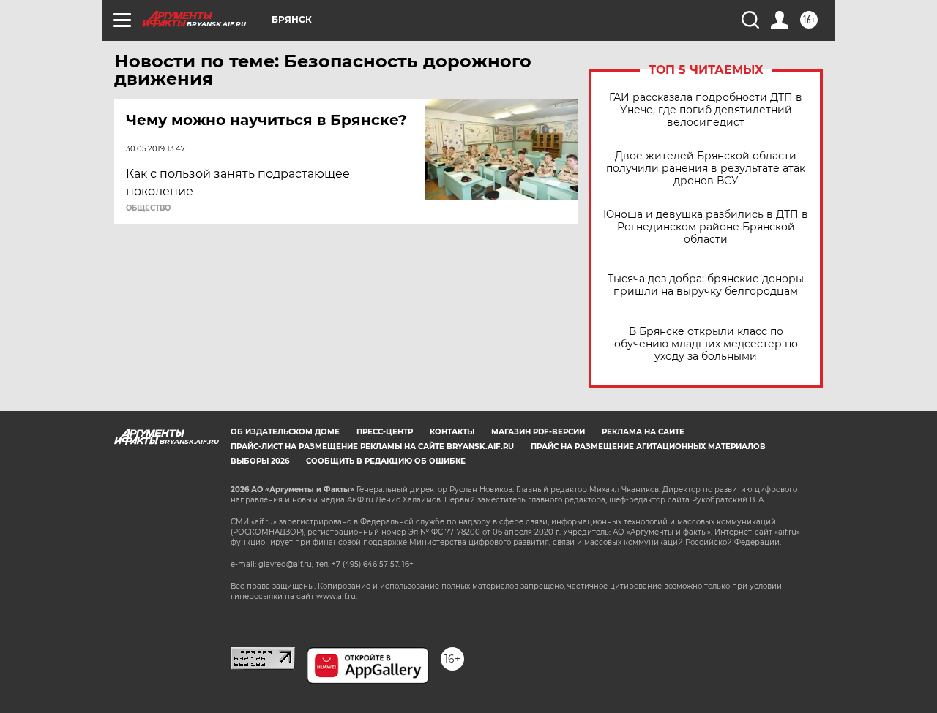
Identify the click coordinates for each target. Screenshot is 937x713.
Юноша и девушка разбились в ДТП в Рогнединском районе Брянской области (705, 227)
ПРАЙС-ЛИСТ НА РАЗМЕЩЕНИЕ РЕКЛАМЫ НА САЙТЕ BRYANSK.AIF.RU (372, 446)
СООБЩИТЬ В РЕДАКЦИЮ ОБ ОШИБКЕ (386, 461)
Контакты (452, 432)
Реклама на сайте (643, 432)
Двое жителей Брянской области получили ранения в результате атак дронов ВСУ (705, 168)
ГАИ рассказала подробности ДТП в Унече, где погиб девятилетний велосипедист (705, 110)
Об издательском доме (285, 432)
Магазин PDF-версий (538, 432)
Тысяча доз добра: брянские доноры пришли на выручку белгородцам (706, 285)
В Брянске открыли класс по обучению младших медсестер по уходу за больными (706, 344)
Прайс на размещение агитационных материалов (648, 446)
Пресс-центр (384, 432)
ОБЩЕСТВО (148, 208)
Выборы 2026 (260, 461)
